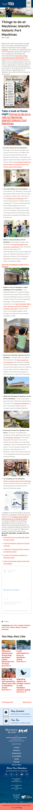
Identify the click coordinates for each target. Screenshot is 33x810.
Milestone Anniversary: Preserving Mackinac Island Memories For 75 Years (8, 657)
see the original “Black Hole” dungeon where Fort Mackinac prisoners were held (17, 306)
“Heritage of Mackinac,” (22, 403)
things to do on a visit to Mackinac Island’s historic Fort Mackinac (16, 119)
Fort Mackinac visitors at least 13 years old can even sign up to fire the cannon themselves (17, 164)
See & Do (13, 625)
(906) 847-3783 (16, 744)
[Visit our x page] (16, 774)
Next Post (26, 702)
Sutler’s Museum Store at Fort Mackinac (17, 481)
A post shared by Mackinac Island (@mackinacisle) (17, 610)
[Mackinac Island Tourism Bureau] (16, 731)
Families (27, 625)
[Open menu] (28, 3)
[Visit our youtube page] (22, 774)
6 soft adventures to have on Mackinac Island (22, 655)
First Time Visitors (8, 627)
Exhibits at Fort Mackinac (15, 198)
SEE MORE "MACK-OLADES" (16, 796)
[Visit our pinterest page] (27, 774)
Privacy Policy (16, 765)
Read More (6, 666)
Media (16, 759)
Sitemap (16, 762)
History (18, 627)
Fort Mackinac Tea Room (11, 437)
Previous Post (8, 702)
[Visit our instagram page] (11, 774)
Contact (16, 747)
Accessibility (16, 756)
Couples (21, 625)
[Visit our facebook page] (6, 774)
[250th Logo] (8, 4)
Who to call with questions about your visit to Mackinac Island (9, 683)
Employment (16, 753)
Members (16, 750)
